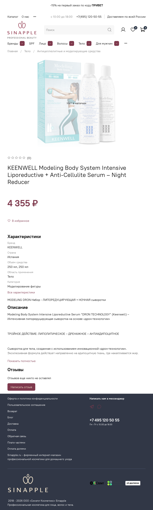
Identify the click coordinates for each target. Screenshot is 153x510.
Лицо (42, 43)
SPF (32, 43)
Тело (82, 43)
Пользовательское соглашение (26, 405)
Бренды (12, 43)
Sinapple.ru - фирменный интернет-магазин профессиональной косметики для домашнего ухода (39, 457)
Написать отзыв (21, 387)
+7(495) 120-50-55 (89, 16)
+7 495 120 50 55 (104, 420)
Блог (10, 417)
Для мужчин (104, 43)
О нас (25, 16)
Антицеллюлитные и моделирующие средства (68, 51)
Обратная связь (16, 436)
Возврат (12, 411)
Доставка (12, 423)
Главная (12, 51)
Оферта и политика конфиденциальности (32, 398)
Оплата (11, 430)
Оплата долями (16, 448)
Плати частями (16, 442)
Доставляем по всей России (126, 16)
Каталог (12, 16)
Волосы (62, 43)
